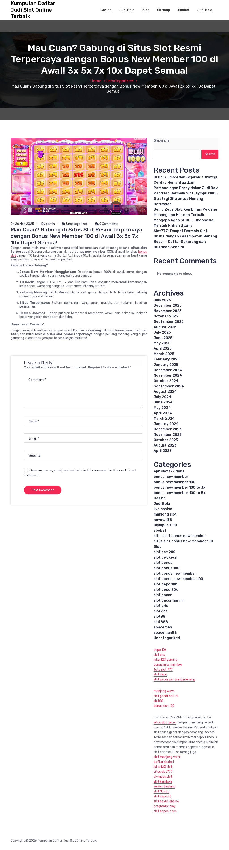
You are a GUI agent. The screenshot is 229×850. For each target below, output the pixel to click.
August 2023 (165, 445)
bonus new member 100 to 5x (179, 493)
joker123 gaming (165, 660)
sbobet (160, 530)
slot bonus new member (175, 573)
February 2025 (167, 359)
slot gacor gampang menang (174, 679)
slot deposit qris (165, 811)
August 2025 (165, 327)
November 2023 (168, 434)
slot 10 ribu (161, 791)
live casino (163, 509)
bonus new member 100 (174, 482)
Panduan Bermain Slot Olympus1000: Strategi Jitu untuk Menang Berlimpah (186, 198)
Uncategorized (119, 80)
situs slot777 (163, 772)
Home (95, 80)
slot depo (160, 674)
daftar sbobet (164, 762)
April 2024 (163, 413)
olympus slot (163, 777)
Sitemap (163, 10)
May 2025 (162, 343)
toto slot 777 (163, 669)
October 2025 (166, 316)
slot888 (161, 622)
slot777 (160, 611)
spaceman (163, 627)
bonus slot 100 (164, 706)
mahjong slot (165, 514)
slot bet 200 (164, 552)
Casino (106, 10)
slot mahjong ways (167, 757)
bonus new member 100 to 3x (179, 487)
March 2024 (164, 418)
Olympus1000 (165, 525)
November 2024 (168, 375)
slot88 (159, 616)
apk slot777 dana (169, 471)
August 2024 (165, 391)
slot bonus (163, 563)
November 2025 (168, 311)
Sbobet (183, 10)
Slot (145, 10)
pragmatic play (165, 806)
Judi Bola (127, 10)
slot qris (161, 606)
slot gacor (163, 595)
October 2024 (166, 381)
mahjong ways (164, 691)
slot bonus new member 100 (178, 579)
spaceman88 (165, 632)
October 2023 (166, 440)
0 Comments (108, 224)
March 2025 (164, 354)
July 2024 (162, 397)
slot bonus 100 (166, 568)
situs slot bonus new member (180, 536)
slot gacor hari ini (169, 600)
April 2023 (163, 451)
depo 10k (160, 650)
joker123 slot (163, 767)
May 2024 (162, 408)
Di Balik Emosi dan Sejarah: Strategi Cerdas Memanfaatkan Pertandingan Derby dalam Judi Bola (186, 182)
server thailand (164, 786)
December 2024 (168, 370)
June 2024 (163, 402)
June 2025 (163, 338)
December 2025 (168, 305)
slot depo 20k (166, 589)
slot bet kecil (165, 557)
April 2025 (163, 348)
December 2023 (168, 429)
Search (161, 140)
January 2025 (166, 364)
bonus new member (171, 477)
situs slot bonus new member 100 (183, 541)
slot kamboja (163, 781)
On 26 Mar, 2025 (22, 224)
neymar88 (163, 520)
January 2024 (166, 424)
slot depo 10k (165, 584)
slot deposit (162, 796)
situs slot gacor (165, 722)
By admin (48, 224)
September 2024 (169, 386)
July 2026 (162, 300)
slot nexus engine (166, 801)
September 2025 (169, 321)
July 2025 (162, 332)
